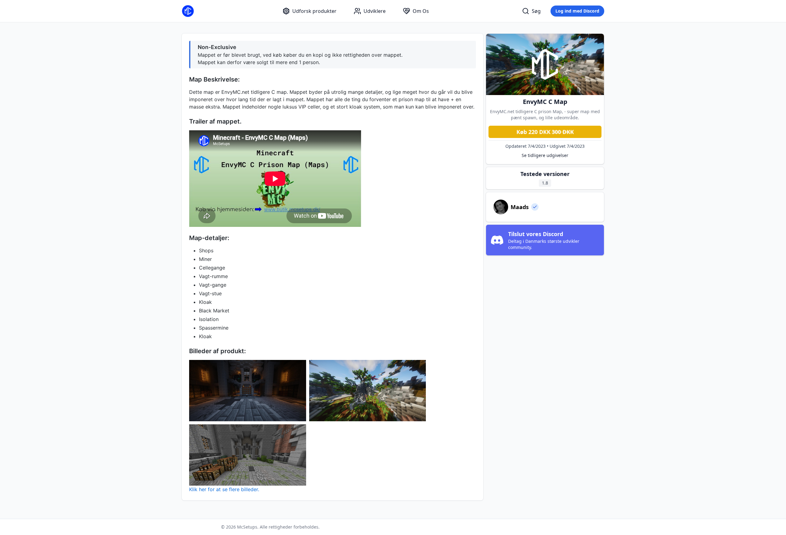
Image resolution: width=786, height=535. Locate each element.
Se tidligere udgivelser (545, 155)
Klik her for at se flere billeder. (224, 489)
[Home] (188, 11)
